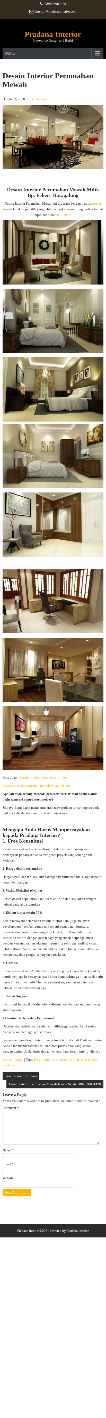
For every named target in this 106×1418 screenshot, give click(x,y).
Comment (11, 1108)
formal (96, 203)
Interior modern (88, 1060)
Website (8, 1178)
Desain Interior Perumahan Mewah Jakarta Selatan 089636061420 (55, 1084)
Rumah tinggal (13, 1060)
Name (8, 1150)
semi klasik (10, 1065)
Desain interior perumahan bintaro (43, 777)
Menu (10, 53)
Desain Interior (44, 1060)
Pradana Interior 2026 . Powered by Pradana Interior (53, 1231)
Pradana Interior (53, 34)
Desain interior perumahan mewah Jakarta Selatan (37, 785)
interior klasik (65, 1060)
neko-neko (63, 215)
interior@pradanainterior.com (55, 11)
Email (8, 1164)
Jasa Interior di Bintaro (21, 1076)
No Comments (37, 99)
